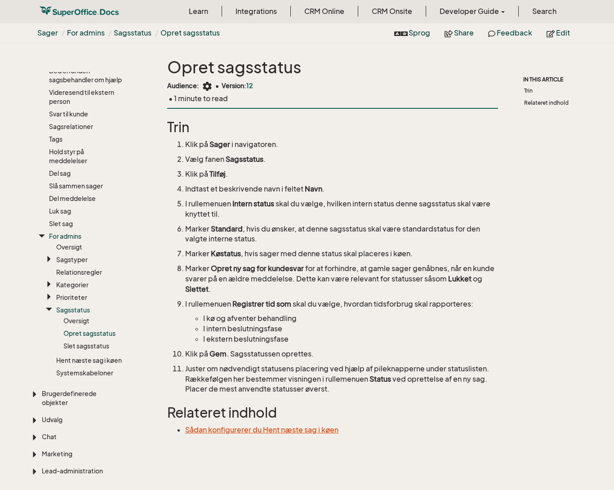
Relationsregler (79, 272)
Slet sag (61, 223)
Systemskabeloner (84, 373)
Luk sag (60, 211)
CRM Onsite (392, 11)
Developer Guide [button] (470, 11)
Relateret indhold (546, 102)
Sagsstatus (132, 32)
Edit (562, 32)
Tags (55, 139)
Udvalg (52, 419)
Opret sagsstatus (190, 32)
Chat (49, 437)
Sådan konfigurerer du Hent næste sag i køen (261, 429)
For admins (86, 32)
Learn (198, 11)
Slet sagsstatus (86, 346)
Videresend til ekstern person (81, 97)
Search (544, 11)
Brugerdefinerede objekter (69, 398)
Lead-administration (72, 471)
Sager (47, 32)
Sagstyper (72, 259)
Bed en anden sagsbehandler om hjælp (85, 75)
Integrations (256, 11)
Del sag (60, 173)
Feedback (513, 32)
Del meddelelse (72, 198)
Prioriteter (71, 297)
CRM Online (324, 11)
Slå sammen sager (76, 186)
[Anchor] (161, 127)
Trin (528, 90)
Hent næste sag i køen (89, 360)
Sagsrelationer (71, 126)
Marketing (57, 454)
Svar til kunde (68, 114)
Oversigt (69, 247)
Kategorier (72, 285)
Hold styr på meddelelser (68, 156)
